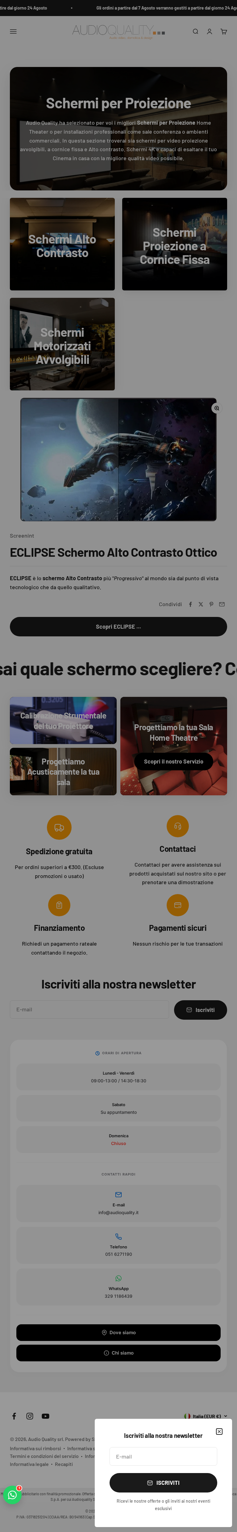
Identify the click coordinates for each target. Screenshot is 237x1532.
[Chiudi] (219, 1431)
